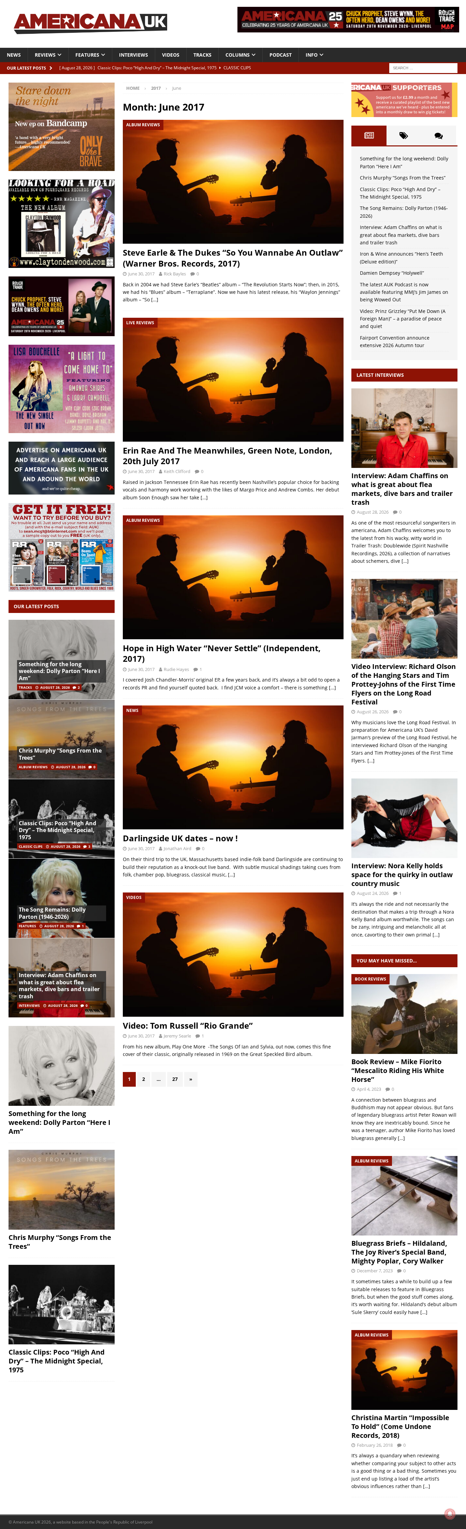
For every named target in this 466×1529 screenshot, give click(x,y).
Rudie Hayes (176, 669)
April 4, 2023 (369, 1089)
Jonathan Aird (177, 848)
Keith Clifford (177, 471)
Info (312, 55)
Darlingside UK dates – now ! (180, 838)
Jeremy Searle (177, 1036)
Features (87, 55)
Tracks (202, 55)
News (14, 55)
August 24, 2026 (373, 893)
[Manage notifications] (450, 1514)
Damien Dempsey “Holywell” (392, 273)
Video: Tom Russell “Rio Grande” (188, 1025)
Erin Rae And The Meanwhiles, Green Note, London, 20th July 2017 (227, 456)
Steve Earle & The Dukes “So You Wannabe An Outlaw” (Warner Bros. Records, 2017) (233, 258)
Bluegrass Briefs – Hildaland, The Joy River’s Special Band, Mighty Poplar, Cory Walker (399, 1252)
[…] (154, 299)
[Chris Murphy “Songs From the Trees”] (62, 739)
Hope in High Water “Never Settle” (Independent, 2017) (222, 653)
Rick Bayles (175, 274)
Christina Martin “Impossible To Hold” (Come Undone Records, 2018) (400, 1426)
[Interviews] (404, 428)
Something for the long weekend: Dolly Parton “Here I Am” (59, 671)
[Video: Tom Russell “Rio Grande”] (233, 954)
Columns (237, 55)
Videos (170, 55)
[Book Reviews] (404, 1014)
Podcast (281, 55)
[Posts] (368, 135)
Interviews (133, 55)
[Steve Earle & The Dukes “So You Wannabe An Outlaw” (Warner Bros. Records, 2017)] (233, 182)
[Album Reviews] (404, 1195)
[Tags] (404, 135)
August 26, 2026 (373, 712)
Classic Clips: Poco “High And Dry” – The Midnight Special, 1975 (57, 830)
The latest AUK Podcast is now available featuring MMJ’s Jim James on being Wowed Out (404, 292)
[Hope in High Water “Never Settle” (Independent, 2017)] (233, 577)
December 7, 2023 (375, 1271)
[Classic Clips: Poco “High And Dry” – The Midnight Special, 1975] (62, 1305)
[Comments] (438, 135)
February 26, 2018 (375, 1445)
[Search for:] (423, 67)
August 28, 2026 (55, 687)
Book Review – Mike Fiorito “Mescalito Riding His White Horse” (397, 1070)
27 (175, 1079)
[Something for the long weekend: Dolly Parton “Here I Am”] (62, 1066)
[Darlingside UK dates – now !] (233, 767)
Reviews (45, 55)
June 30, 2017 (141, 274)
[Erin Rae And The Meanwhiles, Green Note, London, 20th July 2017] (233, 380)
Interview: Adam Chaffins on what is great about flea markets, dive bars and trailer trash (59, 985)
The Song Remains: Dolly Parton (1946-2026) (52, 913)
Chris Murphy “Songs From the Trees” (60, 754)
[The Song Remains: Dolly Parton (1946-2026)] (62, 898)
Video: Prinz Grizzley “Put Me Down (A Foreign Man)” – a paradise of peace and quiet (403, 319)
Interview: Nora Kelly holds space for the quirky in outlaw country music (402, 874)
